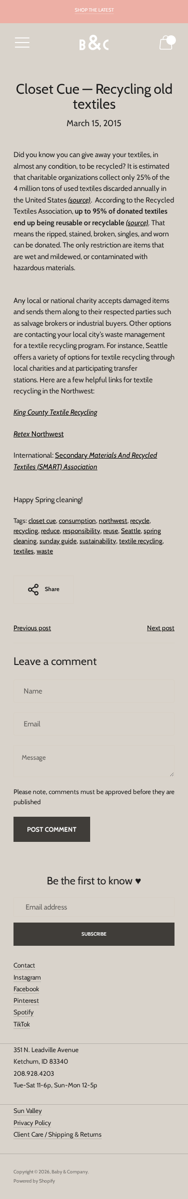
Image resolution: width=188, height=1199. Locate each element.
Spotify (23, 1012)
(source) (137, 222)
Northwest (47, 434)
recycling (25, 530)
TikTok (21, 1024)
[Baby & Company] (94, 43)
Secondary (71, 455)
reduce (50, 530)
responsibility (81, 530)
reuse (110, 530)
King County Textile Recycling (55, 412)
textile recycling (140, 541)
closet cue (42, 520)
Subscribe (94, 934)
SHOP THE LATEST (94, 10)
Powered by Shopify (34, 1181)
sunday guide (58, 541)
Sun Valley (27, 1110)
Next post (161, 628)
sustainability (98, 541)
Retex (21, 434)
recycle (139, 520)
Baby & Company (70, 1172)
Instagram (27, 977)
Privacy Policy (32, 1123)
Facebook (26, 989)
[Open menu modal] (22, 42)
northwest (113, 520)
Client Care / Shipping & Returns (57, 1134)
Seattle (131, 530)
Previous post (32, 628)
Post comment (52, 829)
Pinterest (26, 1000)
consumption (77, 520)
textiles (23, 551)
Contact (24, 965)
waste (45, 551)
